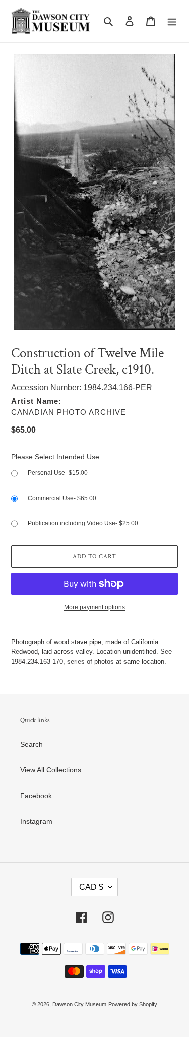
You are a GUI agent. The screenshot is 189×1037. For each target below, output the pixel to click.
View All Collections (50, 770)
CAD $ (91, 887)
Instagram (36, 821)
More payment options (94, 607)
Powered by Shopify (132, 1004)
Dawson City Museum (79, 1004)
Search (31, 744)
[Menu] (171, 21)
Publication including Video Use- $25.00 (83, 523)
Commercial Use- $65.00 (62, 498)
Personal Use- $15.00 (58, 472)
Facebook (36, 795)
